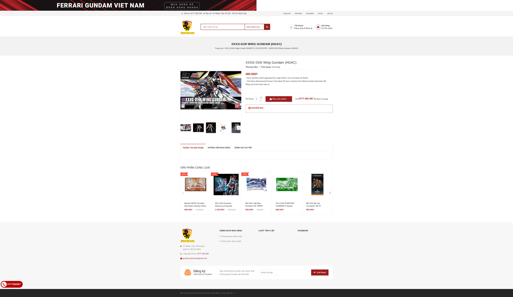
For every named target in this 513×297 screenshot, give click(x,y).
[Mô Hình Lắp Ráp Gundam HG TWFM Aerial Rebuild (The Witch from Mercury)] (256, 184)
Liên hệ (330, 13)
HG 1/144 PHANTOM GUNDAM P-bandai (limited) (285, 206)
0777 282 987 (196, 13)
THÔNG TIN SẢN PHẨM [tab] (193, 148)
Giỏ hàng (325, 25)
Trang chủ (287, 13)
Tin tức (320, 13)
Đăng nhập (299, 28)
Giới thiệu (298, 13)
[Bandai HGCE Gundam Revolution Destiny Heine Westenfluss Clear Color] (195, 184)
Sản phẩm (310, 13)
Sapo (235, 293)
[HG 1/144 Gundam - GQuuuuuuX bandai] (226, 184)
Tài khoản (298, 25)
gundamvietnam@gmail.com (195, 258)
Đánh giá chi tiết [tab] (243, 148)
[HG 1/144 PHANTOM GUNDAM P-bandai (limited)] (287, 184)
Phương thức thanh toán (231, 236)
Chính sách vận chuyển (231, 241)
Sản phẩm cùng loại (195, 167)
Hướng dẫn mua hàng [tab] (219, 148)
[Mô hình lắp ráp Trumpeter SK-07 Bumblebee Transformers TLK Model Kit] (317, 184)
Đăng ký (309, 28)
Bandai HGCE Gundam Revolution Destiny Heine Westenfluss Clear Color (195, 206)
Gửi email (321, 272)
